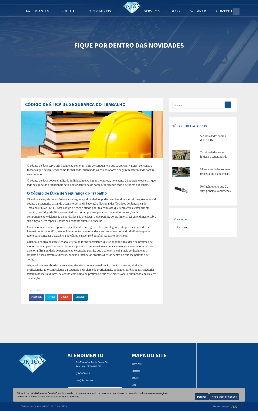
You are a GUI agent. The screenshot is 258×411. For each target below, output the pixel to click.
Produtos (136, 370)
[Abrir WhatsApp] (248, 401)
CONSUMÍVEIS (99, 11)
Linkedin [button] (80, 296)
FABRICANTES (37, 11)
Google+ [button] (65, 296)
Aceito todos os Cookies (224, 396)
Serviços (136, 377)
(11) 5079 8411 (83, 373)
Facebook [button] (36, 296)
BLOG (175, 11)
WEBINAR (198, 11)
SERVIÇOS (152, 11)
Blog (134, 384)
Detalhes (201, 396)
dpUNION (137, 364)
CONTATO (224, 11)
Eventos (182, 227)
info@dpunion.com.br (86, 380)
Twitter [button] (51, 296)
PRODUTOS (68, 11)
